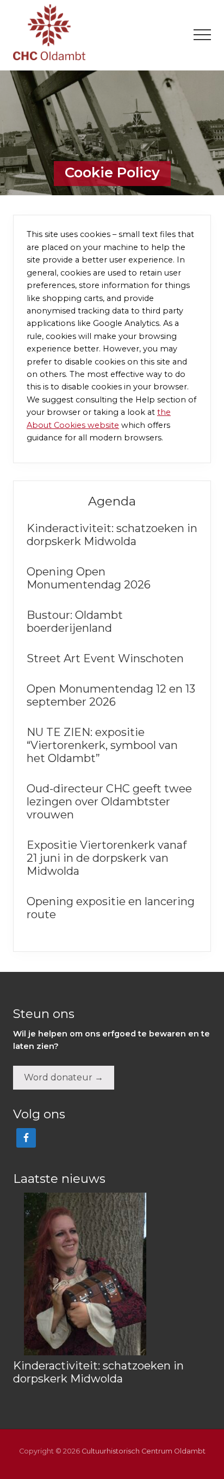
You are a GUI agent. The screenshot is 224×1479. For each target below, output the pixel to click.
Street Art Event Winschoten (106, 658)
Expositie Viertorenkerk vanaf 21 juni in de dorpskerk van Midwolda (106, 858)
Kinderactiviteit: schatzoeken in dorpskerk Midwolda (112, 535)
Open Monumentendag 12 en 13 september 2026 (111, 695)
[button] (202, 34)
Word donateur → (63, 1077)
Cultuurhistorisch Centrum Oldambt (144, 1451)
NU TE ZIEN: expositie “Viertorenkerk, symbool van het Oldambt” (102, 745)
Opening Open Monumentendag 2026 (89, 578)
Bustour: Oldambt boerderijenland (75, 622)
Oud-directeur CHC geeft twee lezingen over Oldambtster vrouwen (109, 801)
